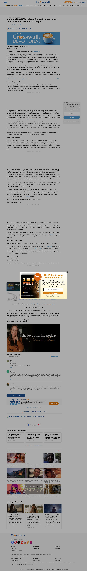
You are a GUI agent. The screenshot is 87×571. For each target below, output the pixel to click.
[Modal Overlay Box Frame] (43, 285)
